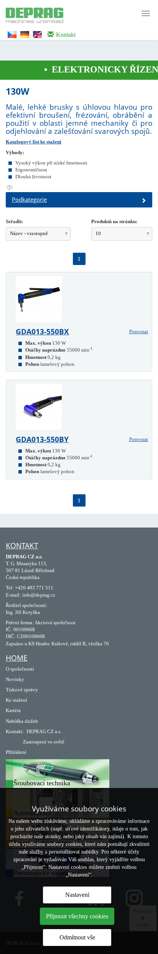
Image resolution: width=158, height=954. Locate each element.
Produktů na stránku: (114, 221)
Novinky (15, 679)
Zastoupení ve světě (43, 742)
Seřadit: (14, 221)
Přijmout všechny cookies (77, 916)
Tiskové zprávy (22, 689)
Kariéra (13, 710)
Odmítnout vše (77, 937)
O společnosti (20, 669)
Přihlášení (16, 752)
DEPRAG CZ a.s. (43, 731)
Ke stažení (16, 700)
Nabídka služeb (22, 721)
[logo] (31, 14)
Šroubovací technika (41, 783)
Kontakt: (15, 731)
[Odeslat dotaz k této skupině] (79, 188)
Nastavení (77, 894)
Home (17, 658)
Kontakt (22, 546)
